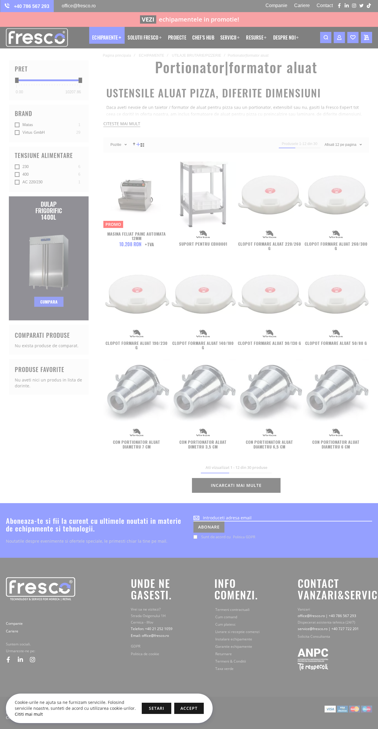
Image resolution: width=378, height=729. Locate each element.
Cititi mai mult (29, 714)
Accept (189, 708)
